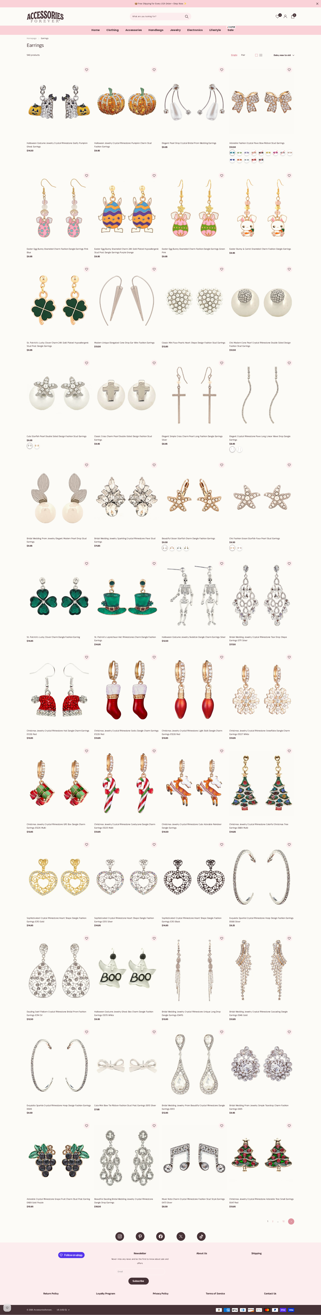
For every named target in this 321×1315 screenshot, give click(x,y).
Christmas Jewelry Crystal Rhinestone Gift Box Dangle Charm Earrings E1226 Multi (56, 826)
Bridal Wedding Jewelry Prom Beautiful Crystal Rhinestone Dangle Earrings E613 (193, 1107)
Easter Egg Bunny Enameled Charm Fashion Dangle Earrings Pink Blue (57, 250)
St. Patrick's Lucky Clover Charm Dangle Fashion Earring (53, 637)
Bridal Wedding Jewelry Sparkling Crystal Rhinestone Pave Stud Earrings (124, 540)
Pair (243, 55)
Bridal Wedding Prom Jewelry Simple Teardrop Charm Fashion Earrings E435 (258, 1107)
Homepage (32, 38)
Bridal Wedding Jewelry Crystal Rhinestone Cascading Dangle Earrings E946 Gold (258, 1013)
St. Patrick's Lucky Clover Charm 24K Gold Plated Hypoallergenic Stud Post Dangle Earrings (58, 344)
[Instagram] (119, 1236)
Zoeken (186, 16)
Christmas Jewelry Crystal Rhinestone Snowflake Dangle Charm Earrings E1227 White (259, 732)
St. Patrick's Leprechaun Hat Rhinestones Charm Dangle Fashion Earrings (125, 638)
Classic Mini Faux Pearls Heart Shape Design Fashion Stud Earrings (193, 342)
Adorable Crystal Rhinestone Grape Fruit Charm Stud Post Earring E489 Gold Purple (58, 1200)
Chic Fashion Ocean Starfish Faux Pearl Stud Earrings (254, 538)
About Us (201, 1253)
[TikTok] (201, 1236)
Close (317, 3)
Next (291, 1221)
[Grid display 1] (256, 55)
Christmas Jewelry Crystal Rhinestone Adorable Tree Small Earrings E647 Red (261, 1200)
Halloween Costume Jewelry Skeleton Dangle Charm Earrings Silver (194, 637)
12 (284, 1221)
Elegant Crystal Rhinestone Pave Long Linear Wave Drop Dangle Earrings (259, 438)
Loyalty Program (105, 1294)
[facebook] (160, 1236)
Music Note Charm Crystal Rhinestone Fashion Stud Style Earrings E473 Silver (193, 1200)
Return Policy (51, 1294)
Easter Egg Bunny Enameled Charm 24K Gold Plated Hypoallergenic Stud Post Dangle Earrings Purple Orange (126, 250)
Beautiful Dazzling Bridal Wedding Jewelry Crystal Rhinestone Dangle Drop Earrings (123, 1200)
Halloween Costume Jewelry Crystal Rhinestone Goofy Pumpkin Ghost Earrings (57, 144)
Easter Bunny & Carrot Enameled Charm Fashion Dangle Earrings (260, 249)
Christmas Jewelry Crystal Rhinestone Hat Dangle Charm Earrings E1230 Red (58, 732)
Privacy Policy (160, 1294)
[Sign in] (285, 16)
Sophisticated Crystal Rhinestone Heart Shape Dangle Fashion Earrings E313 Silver (124, 919)
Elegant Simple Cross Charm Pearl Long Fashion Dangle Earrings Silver (192, 438)
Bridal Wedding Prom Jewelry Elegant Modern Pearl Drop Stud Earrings (57, 540)
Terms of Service (215, 1294)
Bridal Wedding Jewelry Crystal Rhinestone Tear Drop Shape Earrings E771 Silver (258, 638)
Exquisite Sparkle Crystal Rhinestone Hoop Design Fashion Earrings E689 (59, 1107)
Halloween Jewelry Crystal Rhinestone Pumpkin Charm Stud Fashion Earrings (123, 144)
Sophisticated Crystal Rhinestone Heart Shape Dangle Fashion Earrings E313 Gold (56, 919)
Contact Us (270, 1294)
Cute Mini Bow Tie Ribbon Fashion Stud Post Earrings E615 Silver (125, 1105)
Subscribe (139, 1281)
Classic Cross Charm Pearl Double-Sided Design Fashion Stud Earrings (123, 438)
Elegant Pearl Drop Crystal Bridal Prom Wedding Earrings (189, 143)
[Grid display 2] (260, 55)
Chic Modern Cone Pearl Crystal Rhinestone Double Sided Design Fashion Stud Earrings (259, 344)
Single (234, 55)
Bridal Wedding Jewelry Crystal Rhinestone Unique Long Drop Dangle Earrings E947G (191, 1013)
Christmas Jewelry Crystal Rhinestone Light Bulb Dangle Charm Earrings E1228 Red (192, 732)
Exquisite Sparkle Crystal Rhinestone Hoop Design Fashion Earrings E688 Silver (261, 919)
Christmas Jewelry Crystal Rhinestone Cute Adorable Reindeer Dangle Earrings (192, 826)
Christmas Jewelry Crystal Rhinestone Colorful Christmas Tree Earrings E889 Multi (258, 826)
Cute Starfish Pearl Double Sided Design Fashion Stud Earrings (56, 436)
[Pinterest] (140, 1236)
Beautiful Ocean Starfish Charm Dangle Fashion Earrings (188, 538)
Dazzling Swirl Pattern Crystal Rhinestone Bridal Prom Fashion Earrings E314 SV (56, 1013)
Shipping (256, 1253)
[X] (181, 1236)
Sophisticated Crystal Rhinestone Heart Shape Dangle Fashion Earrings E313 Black (191, 919)
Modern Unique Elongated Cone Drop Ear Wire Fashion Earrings (124, 342)
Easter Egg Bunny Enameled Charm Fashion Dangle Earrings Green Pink (193, 250)
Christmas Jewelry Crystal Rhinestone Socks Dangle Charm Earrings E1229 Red (126, 732)
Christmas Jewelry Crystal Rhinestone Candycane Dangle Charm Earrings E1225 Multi (124, 826)
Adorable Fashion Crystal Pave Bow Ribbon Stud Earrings (256, 143)
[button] (87, 70)
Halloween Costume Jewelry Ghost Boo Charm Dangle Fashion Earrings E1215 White (123, 1013)
